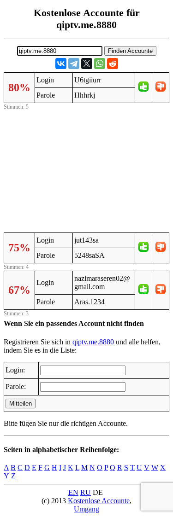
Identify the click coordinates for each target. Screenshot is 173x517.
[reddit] (112, 63)
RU (85, 492)
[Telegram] (73, 63)
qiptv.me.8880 (93, 342)
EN (73, 492)
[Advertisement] (87, 169)
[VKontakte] (60, 63)
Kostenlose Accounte (99, 501)
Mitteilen (20, 403)
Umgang (86, 509)
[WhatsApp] (99, 63)
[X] (86, 63)
